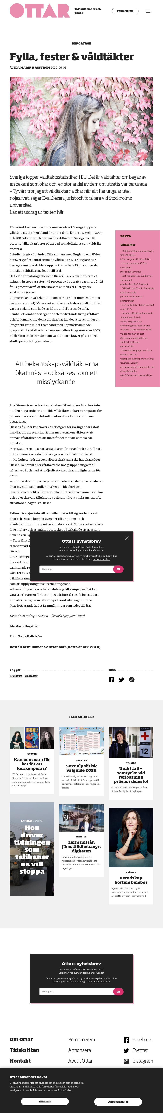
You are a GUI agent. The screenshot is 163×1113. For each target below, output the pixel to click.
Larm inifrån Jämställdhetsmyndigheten (81, 847)
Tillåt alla (45, 1102)
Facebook (142, 1040)
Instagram (142, 1061)
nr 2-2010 (16, 676)
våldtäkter (31, 676)
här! (62, 647)
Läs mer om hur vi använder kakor (52, 1090)
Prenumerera (125, 11)
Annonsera (79, 1050)
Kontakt (20, 1061)
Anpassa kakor (118, 1102)
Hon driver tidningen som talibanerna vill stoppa (32, 850)
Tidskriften (24, 1050)
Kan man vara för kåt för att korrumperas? (32, 764)
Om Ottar (21, 1040)
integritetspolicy (101, 982)
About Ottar (80, 1061)
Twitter (140, 1050)
